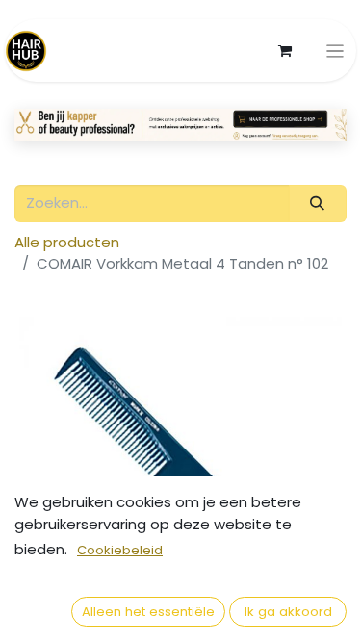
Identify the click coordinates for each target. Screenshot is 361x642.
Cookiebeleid (120, 550)
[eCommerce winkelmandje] (285, 51)
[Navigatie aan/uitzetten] (335, 50)
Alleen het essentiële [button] (148, 612)
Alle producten (66, 242)
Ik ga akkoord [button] (288, 612)
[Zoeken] (318, 203)
